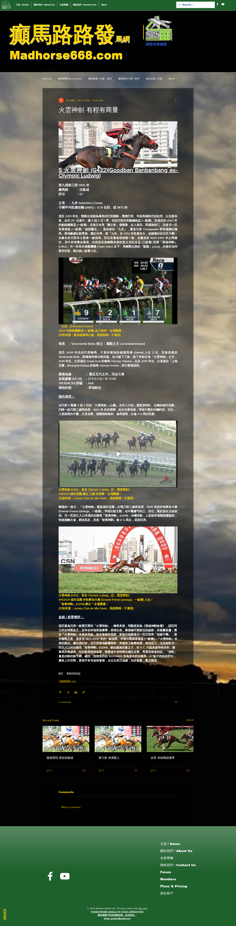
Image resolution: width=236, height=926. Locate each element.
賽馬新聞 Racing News (70, 78)
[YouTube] (223, 4)
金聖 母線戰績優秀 (163, 757)
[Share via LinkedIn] (75, 692)
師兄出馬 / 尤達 (154, 78)
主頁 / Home (170, 844)
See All (190, 720)
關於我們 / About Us (176, 851)
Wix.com (143, 908)
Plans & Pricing (173, 886)
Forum (165, 872)
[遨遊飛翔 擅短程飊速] (66, 739)
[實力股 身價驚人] (118, 739)
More (171, 78)
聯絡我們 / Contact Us (178, 865)
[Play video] (118, 290)
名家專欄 (166, 858)
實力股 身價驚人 (109, 757)
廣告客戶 (166, 893)
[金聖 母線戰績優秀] (170, 739)
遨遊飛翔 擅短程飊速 (59, 757)
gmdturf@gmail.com (120, 918)
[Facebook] (217, 4)
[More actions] (175, 100)
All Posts (47, 78)
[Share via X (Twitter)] (68, 692)
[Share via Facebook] (60, 692)
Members (168, 879)
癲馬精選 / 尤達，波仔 (100, 78)
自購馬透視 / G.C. (67, 681)
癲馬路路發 (62, 34)
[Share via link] (83, 692)
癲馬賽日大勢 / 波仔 (129, 78)
